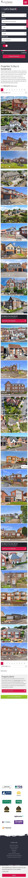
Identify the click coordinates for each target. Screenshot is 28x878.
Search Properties (14, 56)
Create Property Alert (7, 691)
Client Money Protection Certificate (14, 855)
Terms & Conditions (14, 847)
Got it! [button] (14, 875)
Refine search (14, 86)
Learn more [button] (5, 871)
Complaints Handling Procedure (14, 857)
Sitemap (14, 852)
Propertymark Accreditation (14, 853)
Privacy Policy (14, 848)
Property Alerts (17, 680)
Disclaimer (14, 850)
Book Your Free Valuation (9, 321)
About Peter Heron (14, 845)
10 (24, 89)
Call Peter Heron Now (14, 697)
